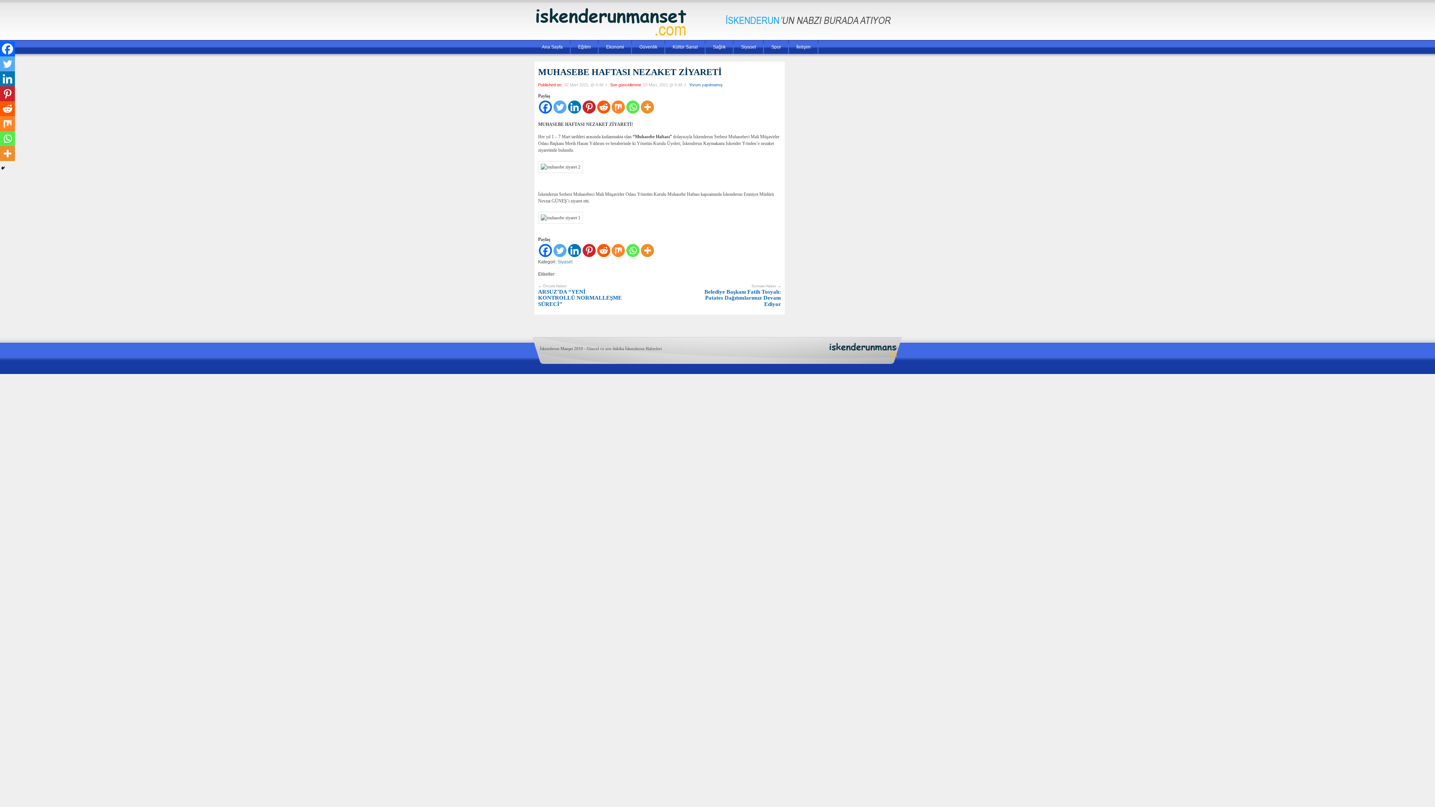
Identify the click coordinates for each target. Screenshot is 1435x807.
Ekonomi (615, 47)
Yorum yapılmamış (706, 85)
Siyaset (748, 47)
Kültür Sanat (685, 47)
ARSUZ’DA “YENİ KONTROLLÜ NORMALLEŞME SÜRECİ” (580, 295)
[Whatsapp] (632, 107)
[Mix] (618, 107)
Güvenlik (648, 47)
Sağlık (719, 47)
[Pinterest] (589, 107)
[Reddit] (603, 107)
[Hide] (3, 168)
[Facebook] (545, 107)
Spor (776, 47)
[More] (647, 107)
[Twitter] (560, 107)
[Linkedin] (574, 107)
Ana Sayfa (552, 47)
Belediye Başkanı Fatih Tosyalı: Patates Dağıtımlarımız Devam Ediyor (742, 295)
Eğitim (584, 47)
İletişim (803, 47)
